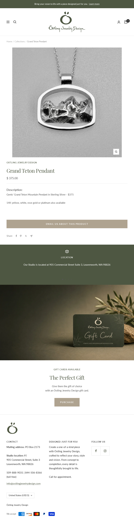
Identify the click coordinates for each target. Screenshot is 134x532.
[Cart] (125, 21)
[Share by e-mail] (31, 236)
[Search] (14, 21)
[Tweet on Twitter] (26, 236)
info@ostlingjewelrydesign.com (24, 483)
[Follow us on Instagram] (104, 450)
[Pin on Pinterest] (21, 236)
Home (9, 41)
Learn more (94, 4)
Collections (20, 41)
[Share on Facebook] (16, 236)
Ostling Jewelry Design (22, 162)
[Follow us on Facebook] (96, 450)
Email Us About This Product (67, 224)
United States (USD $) (19, 495)
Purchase (67, 402)
